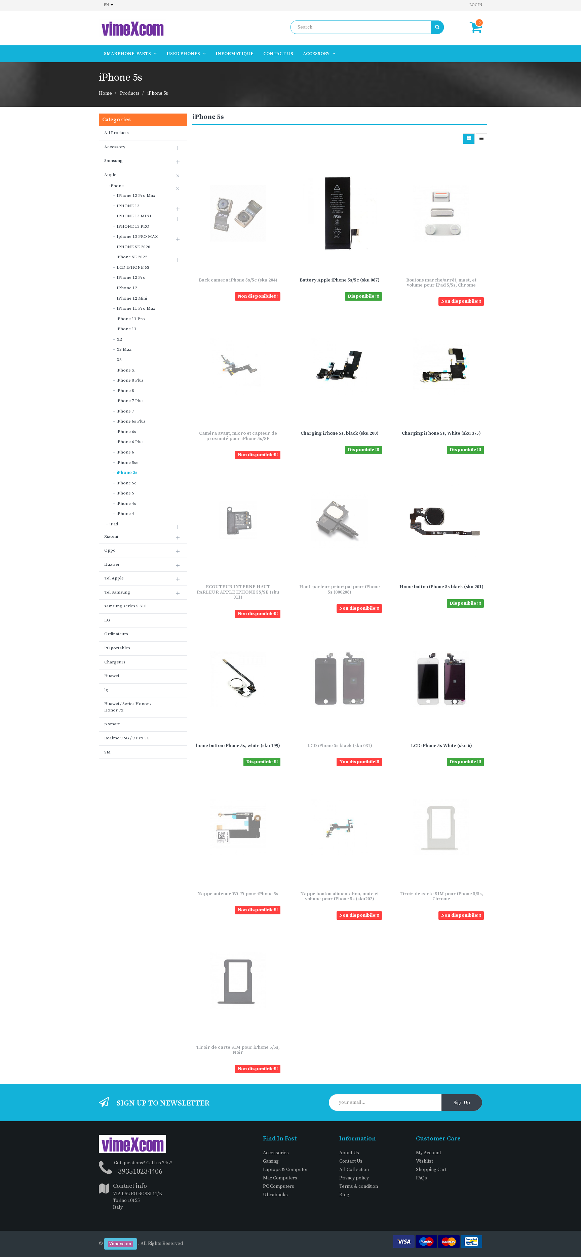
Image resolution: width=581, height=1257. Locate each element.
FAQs (421, 1178)
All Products (116, 132)
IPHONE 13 (128, 206)
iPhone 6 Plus (130, 441)
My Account (428, 1153)
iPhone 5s (158, 93)
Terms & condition (358, 1186)
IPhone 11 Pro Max (136, 308)
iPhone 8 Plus (130, 380)
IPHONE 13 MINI (134, 216)
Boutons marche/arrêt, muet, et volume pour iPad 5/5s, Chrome (441, 282)
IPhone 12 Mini (132, 298)
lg (106, 690)
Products (130, 93)
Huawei (111, 564)
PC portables (117, 648)
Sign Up (462, 1103)
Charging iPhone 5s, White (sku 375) (441, 433)
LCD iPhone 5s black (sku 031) (339, 746)
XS (119, 359)
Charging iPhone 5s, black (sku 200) (340, 433)
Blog (344, 1195)
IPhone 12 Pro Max (136, 195)
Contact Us (350, 1161)
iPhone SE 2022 (132, 257)
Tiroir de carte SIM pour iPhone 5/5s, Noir (238, 1049)
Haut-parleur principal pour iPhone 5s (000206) (339, 589)
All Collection (354, 1170)
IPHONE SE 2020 (133, 247)
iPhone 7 (125, 411)
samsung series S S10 (125, 606)
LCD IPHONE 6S (133, 267)
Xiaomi (111, 536)
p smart (112, 724)
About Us (349, 1153)
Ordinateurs (116, 634)
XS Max (124, 349)
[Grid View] (469, 138)
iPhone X (125, 370)
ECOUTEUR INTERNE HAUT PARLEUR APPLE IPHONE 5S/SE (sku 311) (238, 592)
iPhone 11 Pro (131, 318)
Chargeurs (114, 662)
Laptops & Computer (285, 1170)
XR (119, 339)
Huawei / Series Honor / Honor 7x (127, 707)
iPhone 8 (125, 390)
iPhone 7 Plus (130, 400)
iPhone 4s (126, 503)
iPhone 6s (126, 431)
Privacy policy (354, 1178)
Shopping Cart (431, 1170)
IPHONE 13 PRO (133, 226)
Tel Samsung (117, 592)
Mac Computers (280, 1178)
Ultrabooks (275, 1195)
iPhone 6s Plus (131, 421)
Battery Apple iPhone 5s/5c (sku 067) (340, 280)
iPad (114, 524)
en (107, 4)
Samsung (113, 160)
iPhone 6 (125, 452)
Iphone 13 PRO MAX (137, 236)
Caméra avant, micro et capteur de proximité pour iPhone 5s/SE (238, 435)
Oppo (110, 550)
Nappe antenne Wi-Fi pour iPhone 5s (237, 894)
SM (107, 752)
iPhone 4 (125, 513)
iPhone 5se (128, 462)
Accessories (276, 1153)
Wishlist (424, 1161)
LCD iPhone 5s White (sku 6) (441, 746)
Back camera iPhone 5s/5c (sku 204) (238, 280)
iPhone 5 (125, 493)
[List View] (481, 138)
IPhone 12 (127, 288)
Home (105, 93)
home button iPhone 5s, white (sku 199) (238, 746)
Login (475, 4)
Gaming (271, 1161)
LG (107, 620)
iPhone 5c (127, 483)
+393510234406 (138, 1171)
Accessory (114, 146)
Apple (110, 174)
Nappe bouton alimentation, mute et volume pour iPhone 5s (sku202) (339, 896)
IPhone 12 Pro (131, 277)
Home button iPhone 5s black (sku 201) (441, 587)
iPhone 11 (127, 329)
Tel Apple (114, 578)
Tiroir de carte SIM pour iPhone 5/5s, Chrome (441, 896)
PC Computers (278, 1186)
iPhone (117, 185)
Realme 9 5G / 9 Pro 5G (127, 738)
